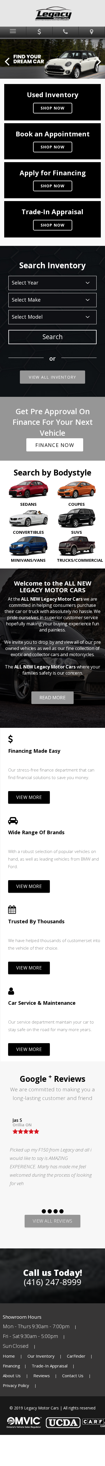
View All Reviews (52, 1221)
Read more (52, 697)
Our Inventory (41, 1356)
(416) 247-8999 (52, 1282)
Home (9, 1356)
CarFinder (76, 1356)
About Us (12, 1375)
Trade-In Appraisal (49, 1366)
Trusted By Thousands (36, 921)
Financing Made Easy (34, 750)
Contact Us (73, 1375)
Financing (11, 1366)
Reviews (41, 1375)
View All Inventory (52, 377)
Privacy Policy (16, 1385)
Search (53, 336)
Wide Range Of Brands (36, 832)
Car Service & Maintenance (42, 1002)
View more (29, 797)
